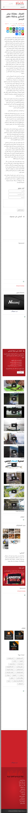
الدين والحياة (10, 658)
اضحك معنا (20, 664)
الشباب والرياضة (9, 672)
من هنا (19, 372)
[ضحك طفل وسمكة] (14, 412)
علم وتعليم (21, 683)
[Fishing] (14, 452)
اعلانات (14, 661)
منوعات (8, 675)
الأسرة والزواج (20, 658)
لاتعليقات (12, 25)
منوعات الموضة (10, 669)
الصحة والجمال (20, 672)
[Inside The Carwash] (14, 504)
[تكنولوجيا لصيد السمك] (14, 399)
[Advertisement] (14, 263)
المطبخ (14, 675)
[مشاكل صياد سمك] (14, 425)
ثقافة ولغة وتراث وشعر (18, 680)
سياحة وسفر (12, 664)
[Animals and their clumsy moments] (14, 478)
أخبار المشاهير (20, 669)
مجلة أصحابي (19, 23)
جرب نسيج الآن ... (14, 762)
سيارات (21, 675)
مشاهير (12, 678)
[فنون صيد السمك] (14, 438)
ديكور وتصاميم (20, 666)
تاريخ (9, 680)
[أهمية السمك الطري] (14, 465)
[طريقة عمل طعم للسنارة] (14, 386)
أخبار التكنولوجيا (10, 666)
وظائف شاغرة (20, 678)
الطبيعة (21, 661)
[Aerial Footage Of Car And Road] (14, 491)
